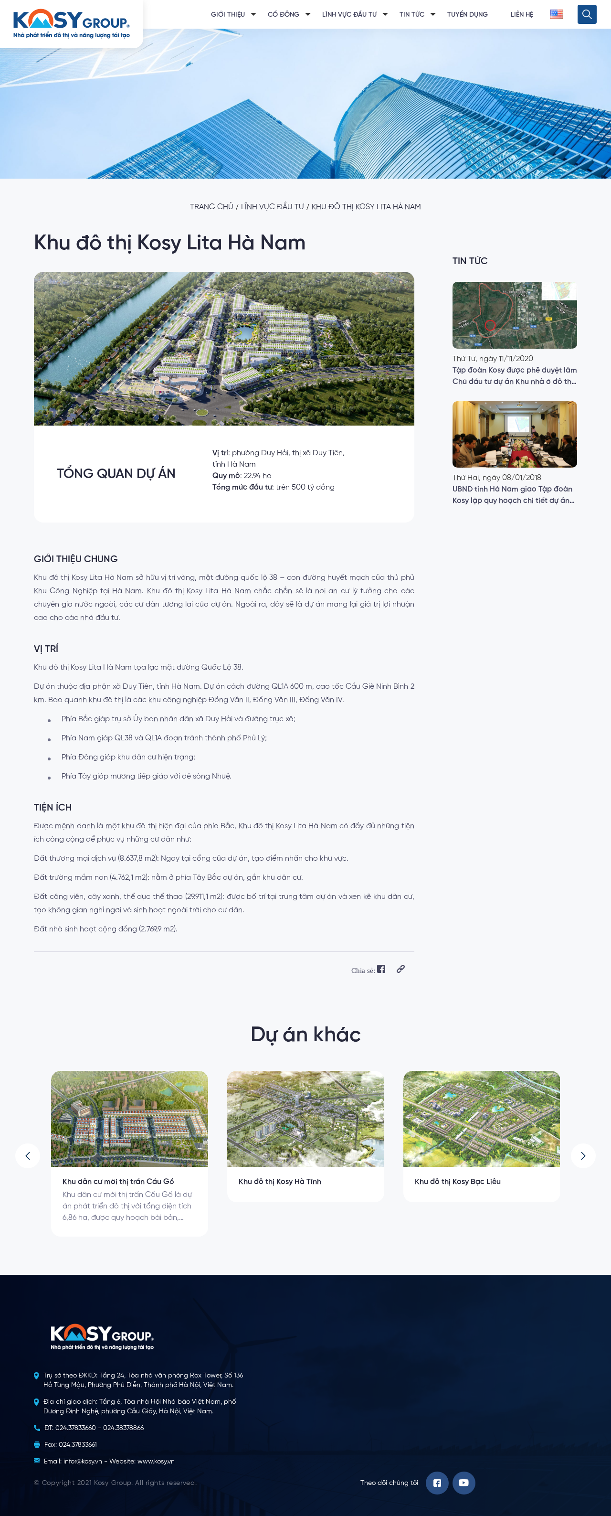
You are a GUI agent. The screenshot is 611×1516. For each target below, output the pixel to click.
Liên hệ (522, 14)
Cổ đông (283, 14)
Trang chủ (211, 207)
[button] (27, 1155)
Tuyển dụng (467, 14)
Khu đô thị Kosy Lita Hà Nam (366, 207)
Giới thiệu (228, 14)
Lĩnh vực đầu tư (349, 14)
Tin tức (412, 14)
